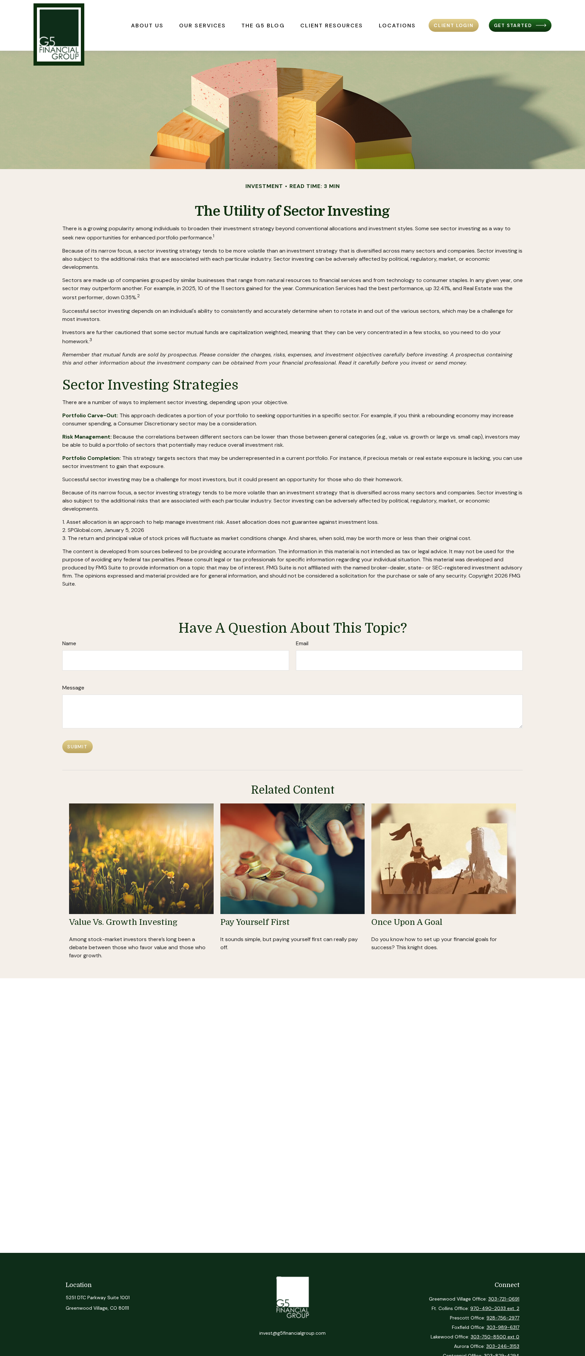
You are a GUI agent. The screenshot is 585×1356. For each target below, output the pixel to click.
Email (302, 643)
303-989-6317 (502, 1327)
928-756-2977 (502, 1318)
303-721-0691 (503, 1299)
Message (73, 687)
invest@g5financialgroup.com (292, 1333)
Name (69, 643)
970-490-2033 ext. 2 (494, 1308)
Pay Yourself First (255, 922)
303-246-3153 (502, 1346)
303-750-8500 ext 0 (495, 1337)
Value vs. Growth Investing (123, 922)
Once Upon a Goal (406, 922)
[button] (147, 25)
